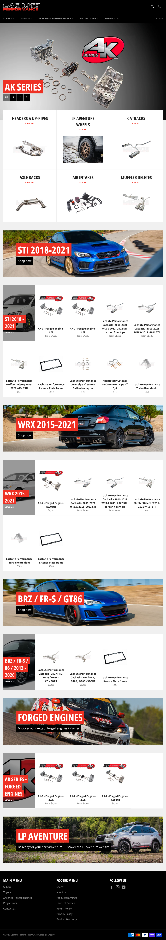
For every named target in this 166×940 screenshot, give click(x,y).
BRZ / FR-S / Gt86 (50, 598)
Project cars (88, 18)
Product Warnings (66, 898)
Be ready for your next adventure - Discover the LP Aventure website (63, 847)
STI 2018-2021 (44, 249)
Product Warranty (66, 919)
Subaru (8, 18)
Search (60, 887)
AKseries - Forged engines (55, 18)
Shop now (24, 261)
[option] (83, 71)
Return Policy (64, 909)
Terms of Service (65, 903)
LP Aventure (43, 836)
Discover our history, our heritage (57, 97)
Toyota (25, 18)
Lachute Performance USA (23, 934)
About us (61, 892)
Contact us (112, 18)
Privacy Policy (64, 914)
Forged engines (50, 717)
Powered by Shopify (45, 934)
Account (159, 18)
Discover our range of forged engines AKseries (48, 728)
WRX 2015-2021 (47, 424)
